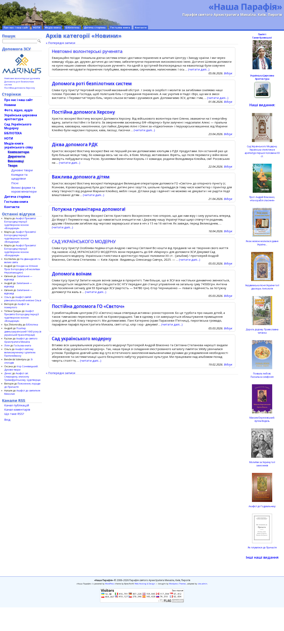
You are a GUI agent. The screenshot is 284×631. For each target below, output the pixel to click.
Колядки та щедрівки (19, 176)
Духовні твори (22, 170)
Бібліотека (72, 27)
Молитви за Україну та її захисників (262, 464)
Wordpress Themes (177, 583)
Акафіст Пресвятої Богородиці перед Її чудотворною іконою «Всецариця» (20, 223)
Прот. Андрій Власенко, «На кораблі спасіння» (262, 198)
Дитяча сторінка (95, 27)
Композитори (18, 152)
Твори (12, 165)
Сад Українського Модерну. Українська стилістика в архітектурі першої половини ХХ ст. (262, 151)
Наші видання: (262, 105)
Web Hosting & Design (145, 583)
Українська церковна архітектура (20, 117)
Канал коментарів (17, 409)
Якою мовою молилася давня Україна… (262, 243)
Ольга (7, 297)
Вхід (7, 419)
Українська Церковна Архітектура (262, 77)
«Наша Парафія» (245, 6)
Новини (10, 105)
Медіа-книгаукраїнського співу (18, 145)
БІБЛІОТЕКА (13, 133)
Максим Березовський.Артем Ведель (262, 419)
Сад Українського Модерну (17, 126)
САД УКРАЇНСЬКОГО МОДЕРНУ (84, 241)
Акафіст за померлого (16, 305)
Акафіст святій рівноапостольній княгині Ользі (22, 298)
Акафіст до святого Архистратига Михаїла (20, 340)
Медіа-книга (53, 27)
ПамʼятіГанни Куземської (262, 36)
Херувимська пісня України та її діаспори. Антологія (262, 287)
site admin (202, 583)
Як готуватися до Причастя (262, 547)
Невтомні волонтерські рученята (87, 51)
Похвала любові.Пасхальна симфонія (262, 375)
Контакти (141, 27)
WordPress (110, 583)
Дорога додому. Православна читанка (262, 331)
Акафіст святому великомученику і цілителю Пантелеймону (20, 352)
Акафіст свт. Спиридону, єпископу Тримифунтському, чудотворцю (22, 377)
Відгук (228, 73)
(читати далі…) (198, 69)
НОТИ (36, 27)
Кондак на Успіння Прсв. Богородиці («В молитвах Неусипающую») (22, 269)
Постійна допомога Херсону (19, 87)
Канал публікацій (16, 405)
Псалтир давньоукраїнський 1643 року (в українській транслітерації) (22, 331)
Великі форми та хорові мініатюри (24, 189)
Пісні (14, 183)
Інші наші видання (262, 557)
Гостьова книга (120, 27)
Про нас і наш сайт (16, 27)
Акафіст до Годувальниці (262, 506)
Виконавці (16, 161)
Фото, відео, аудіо (18, 110)
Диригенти (16, 156)
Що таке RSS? (14, 414)
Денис (8, 373)
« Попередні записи (60, 43)
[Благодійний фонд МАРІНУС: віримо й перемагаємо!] (22, 63)
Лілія (7, 345)
